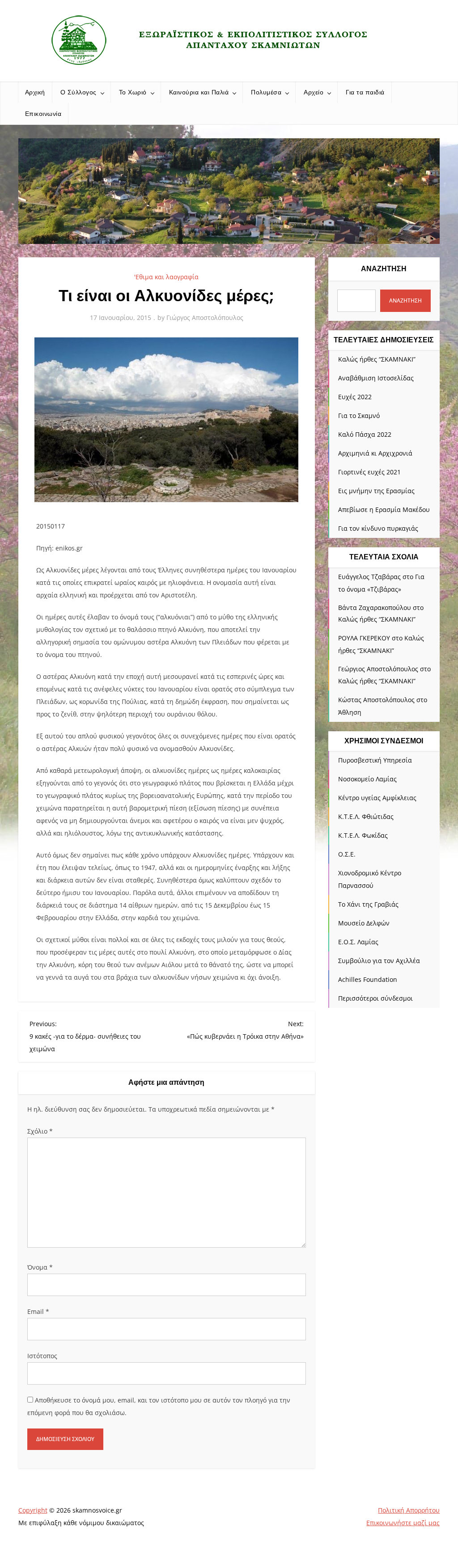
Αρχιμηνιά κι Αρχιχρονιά (375, 453)
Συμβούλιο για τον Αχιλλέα (379, 960)
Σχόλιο (40, 1131)
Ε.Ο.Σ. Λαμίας (358, 942)
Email (38, 1311)
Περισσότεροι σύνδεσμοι (375, 998)
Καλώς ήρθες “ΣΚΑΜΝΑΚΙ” (377, 359)
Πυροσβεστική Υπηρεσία (375, 760)
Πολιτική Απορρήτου (409, 1510)
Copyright (32, 1510)
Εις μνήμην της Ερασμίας (376, 490)
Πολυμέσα (266, 92)
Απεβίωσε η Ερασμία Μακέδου (384, 509)
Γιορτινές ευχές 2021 (369, 472)
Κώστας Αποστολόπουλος (376, 699)
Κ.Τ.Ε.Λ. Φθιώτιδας (366, 816)
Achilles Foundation (367, 979)
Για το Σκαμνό (359, 415)
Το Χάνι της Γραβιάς (368, 904)
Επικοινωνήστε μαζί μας (403, 1522)
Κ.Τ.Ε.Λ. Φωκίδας (363, 835)
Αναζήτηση (384, 269)
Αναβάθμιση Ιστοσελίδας (376, 378)
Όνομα (40, 1267)
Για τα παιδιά (365, 92)
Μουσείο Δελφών (364, 923)
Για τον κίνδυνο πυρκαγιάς (378, 528)
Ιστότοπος (42, 1356)
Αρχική (35, 92)
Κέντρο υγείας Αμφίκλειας (377, 797)
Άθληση (349, 712)
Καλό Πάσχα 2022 (364, 434)
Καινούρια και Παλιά (199, 92)
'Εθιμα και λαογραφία (166, 277)
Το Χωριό (133, 92)
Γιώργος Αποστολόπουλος (204, 317)
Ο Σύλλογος (78, 92)
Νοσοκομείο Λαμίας (367, 779)
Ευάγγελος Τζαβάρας (369, 576)
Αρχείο (313, 92)
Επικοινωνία (43, 113)
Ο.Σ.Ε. (347, 854)
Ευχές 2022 (355, 396)
